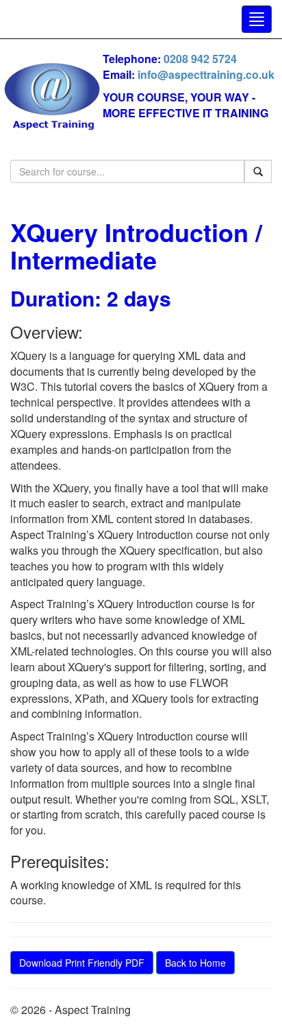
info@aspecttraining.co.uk (206, 74)
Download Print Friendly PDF (81, 962)
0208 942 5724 (200, 59)
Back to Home (195, 962)
